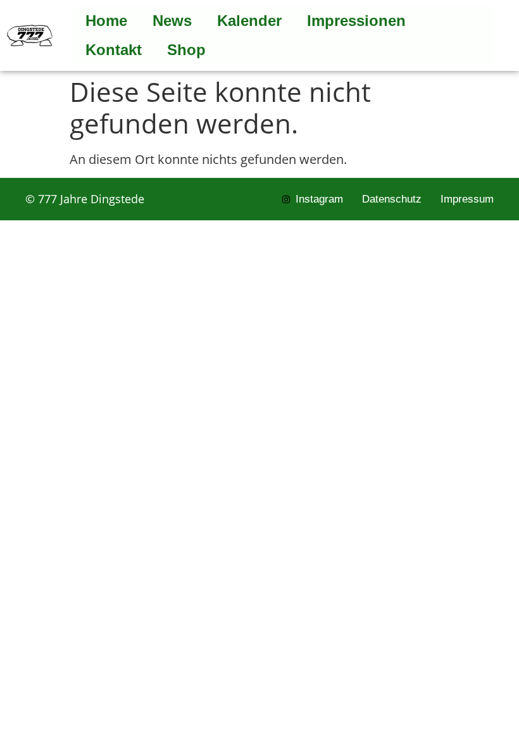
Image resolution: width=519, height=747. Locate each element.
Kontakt (113, 49)
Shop (186, 49)
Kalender (249, 20)
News (172, 20)
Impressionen (356, 20)
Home (106, 20)
